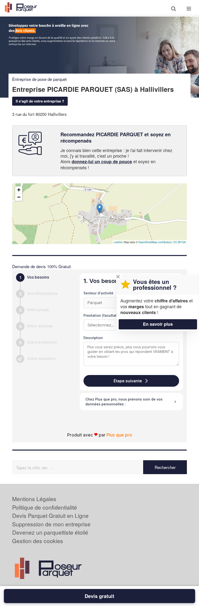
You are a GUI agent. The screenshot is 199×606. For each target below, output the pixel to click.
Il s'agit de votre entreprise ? (40, 101)
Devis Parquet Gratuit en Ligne (50, 516)
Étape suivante (128, 380)
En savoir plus (158, 324)
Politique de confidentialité (44, 507)
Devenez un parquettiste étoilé (50, 532)
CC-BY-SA (179, 242)
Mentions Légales (34, 499)
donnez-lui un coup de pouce (102, 161)
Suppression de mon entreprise (51, 524)
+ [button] (18, 190)
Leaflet (118, 242)
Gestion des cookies (37, 541)
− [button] (18, 197)
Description (93, 338)
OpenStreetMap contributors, (155, 242)
